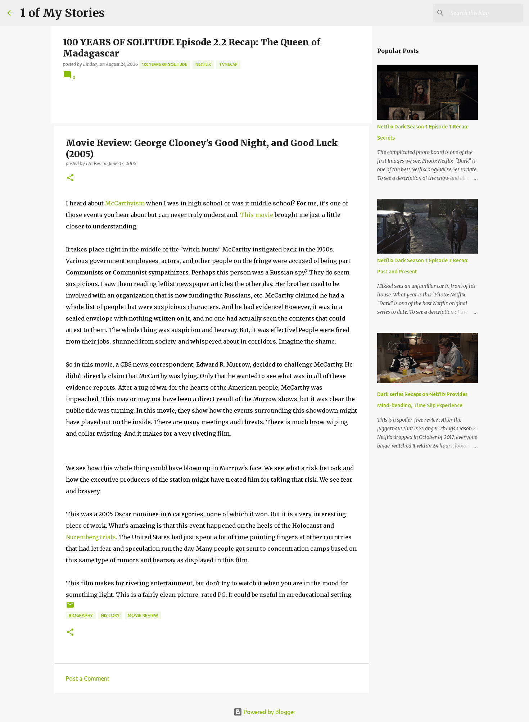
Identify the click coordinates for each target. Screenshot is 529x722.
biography (81, 615)
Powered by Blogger (268, 712)
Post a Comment (87, 678)
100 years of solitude (164, 64)
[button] (70, 178)
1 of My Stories (62, 13)
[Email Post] (70, 607)
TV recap (228, 64)
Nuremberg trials (91, 537)
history (110, 615)
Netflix (203, 64)
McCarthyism (125, 203)
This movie (256, 214)
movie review (143, 615)
